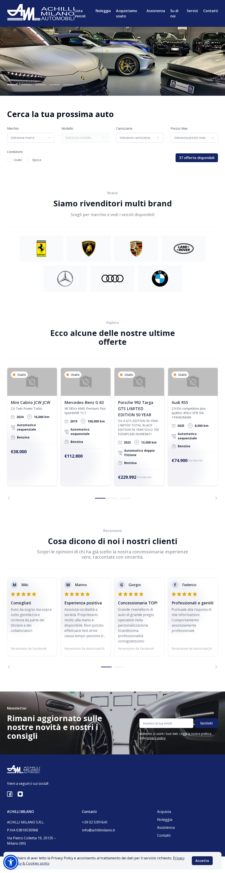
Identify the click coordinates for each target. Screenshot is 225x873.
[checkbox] (9, 160)
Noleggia (103, 10)
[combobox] (30, 138)
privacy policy (156, 738)
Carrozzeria (124, 128)
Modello (67, 128)
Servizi (192, 10)
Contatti (210, 10)
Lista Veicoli (79, 13)
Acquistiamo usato (126, 13)
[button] (10, 862)
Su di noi (174, 13)
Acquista (164, 811)
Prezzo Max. (179, 128)
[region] (112, 434)
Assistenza (156, 10)
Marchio (13, 128)
